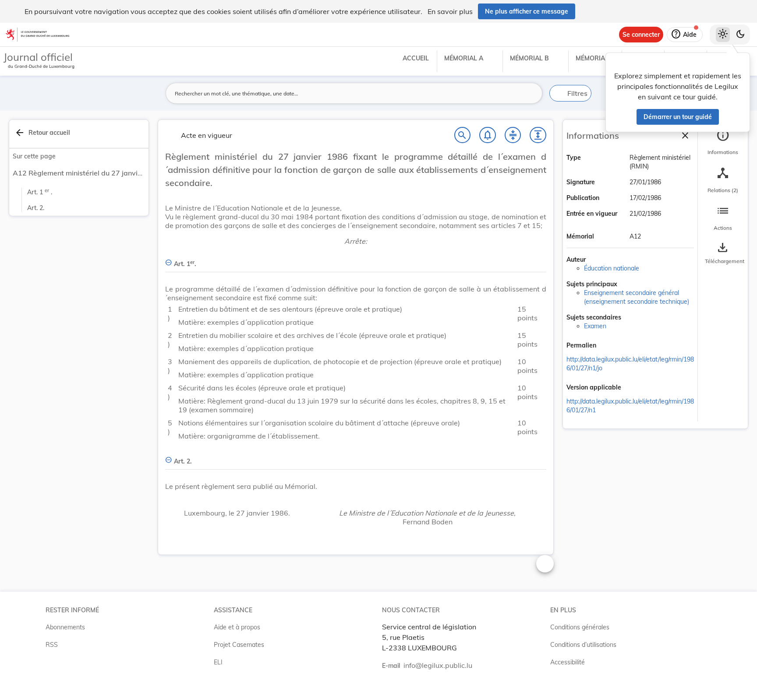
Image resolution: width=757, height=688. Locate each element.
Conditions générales (579, 627)
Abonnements (65, 627)
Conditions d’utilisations (583, 645)
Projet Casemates (239, 645)
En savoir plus (450, 11)
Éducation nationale (611, 268)
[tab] (722, 142)
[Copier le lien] (608, 346)
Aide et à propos (237, 627)
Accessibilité (567, 662)
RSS (52, 645)
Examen (595, 326)
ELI (218, 662)
